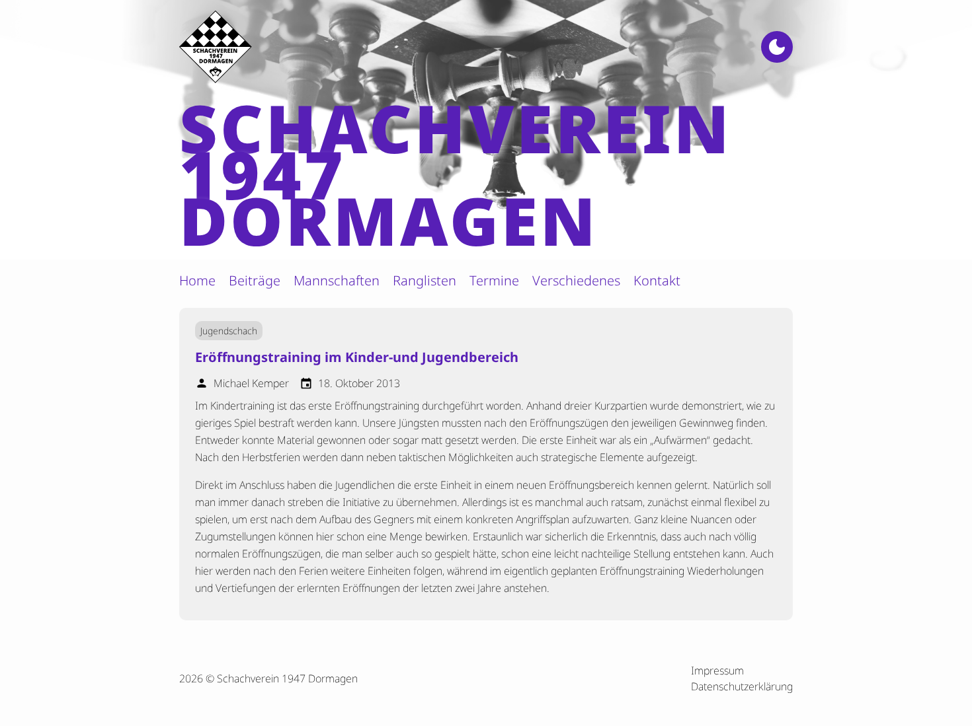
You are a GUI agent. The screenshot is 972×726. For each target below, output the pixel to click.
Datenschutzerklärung (742, 686)
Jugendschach (228, 330)
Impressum (717, 670)
